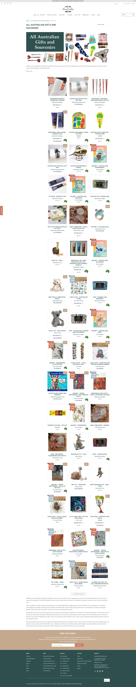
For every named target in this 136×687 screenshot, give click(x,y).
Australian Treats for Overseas (49, 668)
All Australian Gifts (46, 670)
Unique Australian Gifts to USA (49, 663)
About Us (28, 663)
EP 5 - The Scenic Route (64, 668)
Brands (27, 670)
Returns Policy (80, 658)
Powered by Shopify (78, 683)
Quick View (57, 89)
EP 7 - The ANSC (63, 673)
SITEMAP (72, 683)
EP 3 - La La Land (63, 663)
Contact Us (28, 656)
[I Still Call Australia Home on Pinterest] (10, 3)
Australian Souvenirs (47, 658)
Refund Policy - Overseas (82, 663)
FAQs (27, 665)
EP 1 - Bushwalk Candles (65, 658)
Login (128, 3)
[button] (43, 15)
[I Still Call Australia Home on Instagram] (8, 3)
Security (78, 665)
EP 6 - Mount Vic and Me (65, 670)
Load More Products (79, 594)
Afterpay (78, 668)
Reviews (27, 668)
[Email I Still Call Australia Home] (2, 3)
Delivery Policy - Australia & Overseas (84, 661)
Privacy (78, 656)
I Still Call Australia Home (34, 683)
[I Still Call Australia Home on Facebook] (5, 3)
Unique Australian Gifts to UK (48, 661)
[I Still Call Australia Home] (68, 9)
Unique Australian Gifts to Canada (49, 665)
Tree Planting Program (30, 658)
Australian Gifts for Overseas (48, 656)
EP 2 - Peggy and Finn (64, 661)
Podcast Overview (63, 656)
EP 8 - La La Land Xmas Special (66, 675)
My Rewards (28, 661)
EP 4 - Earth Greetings (64, 665)
